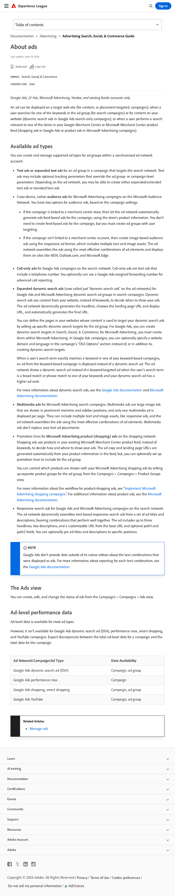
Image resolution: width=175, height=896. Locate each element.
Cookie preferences (126, 877)
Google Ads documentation (122, 390)
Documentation (22, 36)
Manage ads (39, 728)
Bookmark (21, 66)
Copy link (40, 66)
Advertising (48, 36)
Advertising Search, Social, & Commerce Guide (98, 36)
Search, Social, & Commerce (39, 77)
